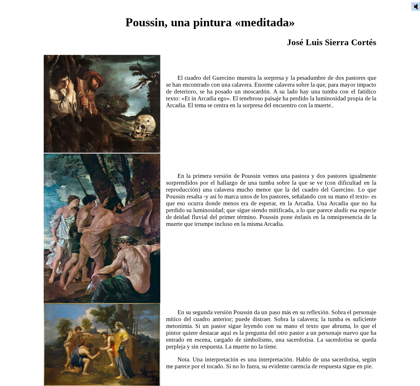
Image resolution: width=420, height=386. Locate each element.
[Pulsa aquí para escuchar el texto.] (415, 6)
